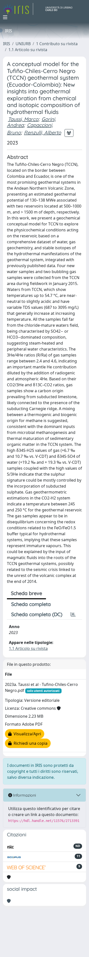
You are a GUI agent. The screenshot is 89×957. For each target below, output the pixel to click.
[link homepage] (18, 9)
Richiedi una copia (29, 743)
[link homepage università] (61, 9)
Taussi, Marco (23, 119)
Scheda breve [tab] (26, 593)
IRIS (6, 43)
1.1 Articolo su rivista (27, 49)
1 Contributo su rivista (57, 43)
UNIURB (23, 43)
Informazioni (24, 795)
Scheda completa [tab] (31, 604)
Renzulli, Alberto (42, 132)
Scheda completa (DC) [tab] (36, 614)
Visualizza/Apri (26, 734)
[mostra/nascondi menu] (5, 17)
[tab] (73, 614)
